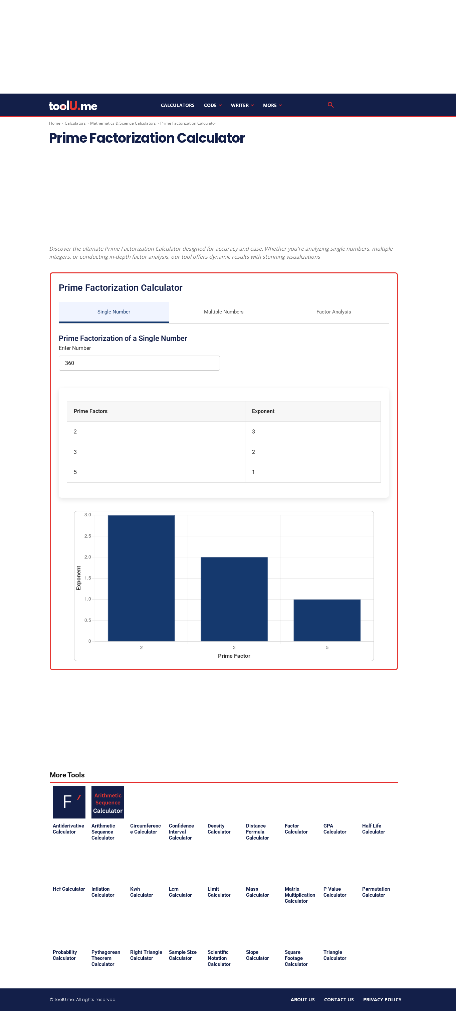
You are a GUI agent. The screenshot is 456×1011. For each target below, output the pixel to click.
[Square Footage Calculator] (301, 928)
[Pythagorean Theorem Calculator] (107, 928)
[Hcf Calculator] (69, 865)
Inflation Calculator (103, 892)
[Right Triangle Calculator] (146, 928)
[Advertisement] (228, 47)
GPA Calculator (335, 829)
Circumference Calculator (145, 829)
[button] (331, 105)
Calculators (75, 123)
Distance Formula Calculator (257, 832)
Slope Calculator (257, 955)
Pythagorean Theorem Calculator (105, 958)
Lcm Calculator (180, 892)
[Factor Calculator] (301, 802)
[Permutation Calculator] (378, 865)
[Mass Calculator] (262, 865)
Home (54, 123)
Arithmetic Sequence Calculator (103, 832)
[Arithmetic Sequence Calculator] (107, 802)
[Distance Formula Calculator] (262, 802)
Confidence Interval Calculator (181, 832)
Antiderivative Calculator (68, 829)
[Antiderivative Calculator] (69, 802)
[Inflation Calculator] (107, 865)
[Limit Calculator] (224, 865)
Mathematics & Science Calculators (123, 123)
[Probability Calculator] (69, 928)
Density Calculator (219, 829)
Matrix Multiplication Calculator (300, 895)
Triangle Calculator (335, 955)
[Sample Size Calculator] (185, 928)
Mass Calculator (257, 892)
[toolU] (73, 105)
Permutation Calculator (376, 892)
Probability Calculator (65, 955)
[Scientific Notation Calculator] (224, 928)
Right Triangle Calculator (146, 955)
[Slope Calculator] (262, 928)
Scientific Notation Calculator (219, 958)
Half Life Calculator (373, 829)
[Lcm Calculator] (185, 865)
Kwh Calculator (141, 892)
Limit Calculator (219, 892)
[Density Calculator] (224, 802)
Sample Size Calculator (183, 955)
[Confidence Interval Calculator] (185, 802)
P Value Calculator (335, 892)
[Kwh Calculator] (146, 865)
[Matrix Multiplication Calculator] (301, 865)
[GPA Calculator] (339, 802)
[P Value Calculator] (339, 865)
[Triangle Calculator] (339, 928)
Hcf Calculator (69, 889)
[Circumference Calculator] (146, 802)
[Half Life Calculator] (378, 802)
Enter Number (75, 348)
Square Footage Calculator (296, 958)
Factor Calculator (296, 829)
